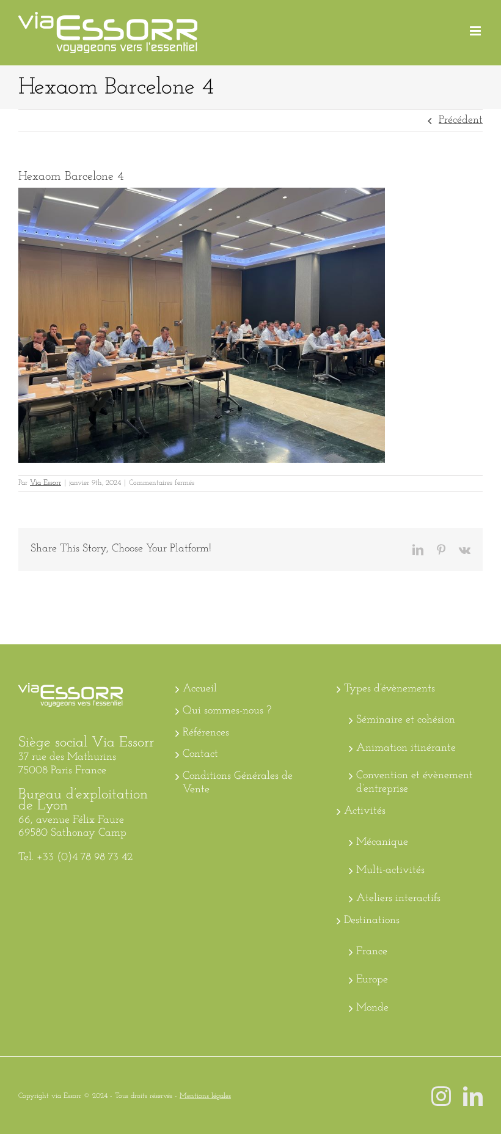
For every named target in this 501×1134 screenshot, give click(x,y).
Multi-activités (390, 870)
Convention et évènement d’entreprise (414, 782)
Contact (200, 754)
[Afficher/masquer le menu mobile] (476, 30)
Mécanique (382, 842)
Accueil (200, 688)
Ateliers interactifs (398, 898)
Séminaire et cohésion (405, 720)
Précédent (461, 120)
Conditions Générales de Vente (238, 783)
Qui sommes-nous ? (227, 710)
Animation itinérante (406, 748)
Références (206, 732)
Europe (372, 979)
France (371, 951)
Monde (372, 1008)
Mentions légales (205, 1096)
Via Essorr (45, 483)
